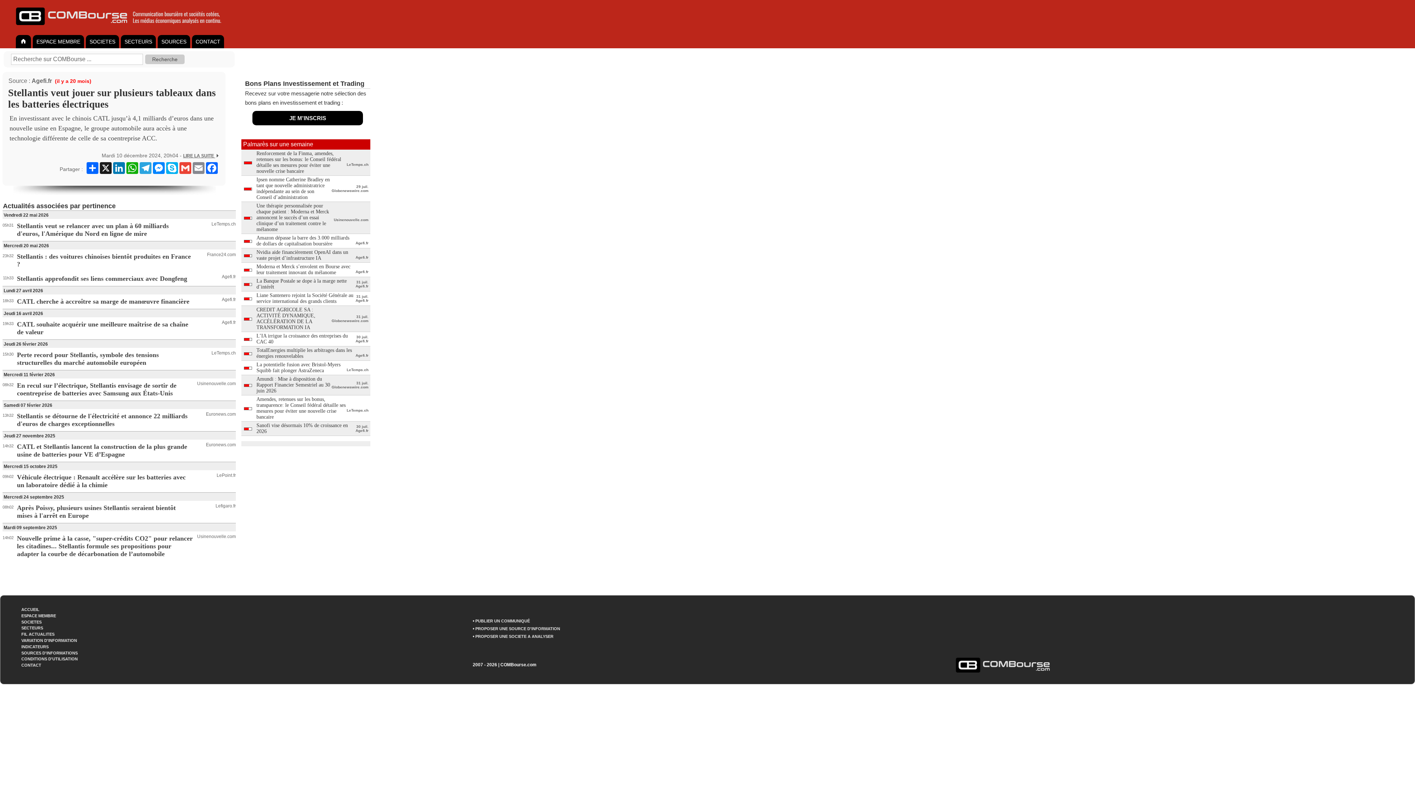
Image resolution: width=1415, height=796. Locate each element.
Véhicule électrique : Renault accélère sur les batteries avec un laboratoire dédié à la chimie (101, 481)
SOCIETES (102, 42)
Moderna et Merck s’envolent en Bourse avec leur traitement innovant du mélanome (303, 269)
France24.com (221, 254)
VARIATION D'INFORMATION (49, 640)
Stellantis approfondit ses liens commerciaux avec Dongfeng (102, 278)
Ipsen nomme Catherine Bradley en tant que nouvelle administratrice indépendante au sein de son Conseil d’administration (293, 188)
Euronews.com (221, 414)
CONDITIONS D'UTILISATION (49, 659)
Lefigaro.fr (226, 506)
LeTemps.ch (224, 224)
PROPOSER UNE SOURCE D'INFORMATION (517, 628)
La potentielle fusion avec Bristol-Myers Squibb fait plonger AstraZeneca (298, 367)
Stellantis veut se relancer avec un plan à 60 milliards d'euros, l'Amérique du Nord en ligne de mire (93, 229)
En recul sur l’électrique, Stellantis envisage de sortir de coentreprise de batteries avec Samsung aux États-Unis (97, 389)
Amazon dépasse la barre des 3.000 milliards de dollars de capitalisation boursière (302, 241)
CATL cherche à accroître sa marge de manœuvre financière (103, 301)
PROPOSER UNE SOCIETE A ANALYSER (514, 636)
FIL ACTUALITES (38, 634)
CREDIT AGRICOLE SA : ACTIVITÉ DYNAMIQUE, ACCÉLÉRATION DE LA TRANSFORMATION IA (285, 318)
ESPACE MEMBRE (58, 42)
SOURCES (173, 42)
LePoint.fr (226, 475)
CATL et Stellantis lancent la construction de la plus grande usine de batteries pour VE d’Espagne (102, 450)
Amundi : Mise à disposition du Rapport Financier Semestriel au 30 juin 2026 (293, 385)
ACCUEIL (30, 609)
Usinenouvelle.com (216, 383)
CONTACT (208, 42)
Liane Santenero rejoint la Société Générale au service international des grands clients (304, 298)
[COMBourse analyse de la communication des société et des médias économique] (123, 28)
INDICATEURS (35, 647)
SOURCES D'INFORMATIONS (49, 653)
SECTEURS (138, 42)
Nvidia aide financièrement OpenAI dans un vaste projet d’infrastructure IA (302, 255)
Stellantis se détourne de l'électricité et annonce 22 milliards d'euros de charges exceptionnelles (102, 419)
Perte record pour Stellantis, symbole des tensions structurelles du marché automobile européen (88, 358)
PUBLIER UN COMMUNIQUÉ (502, 621)
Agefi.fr (42, 81)
